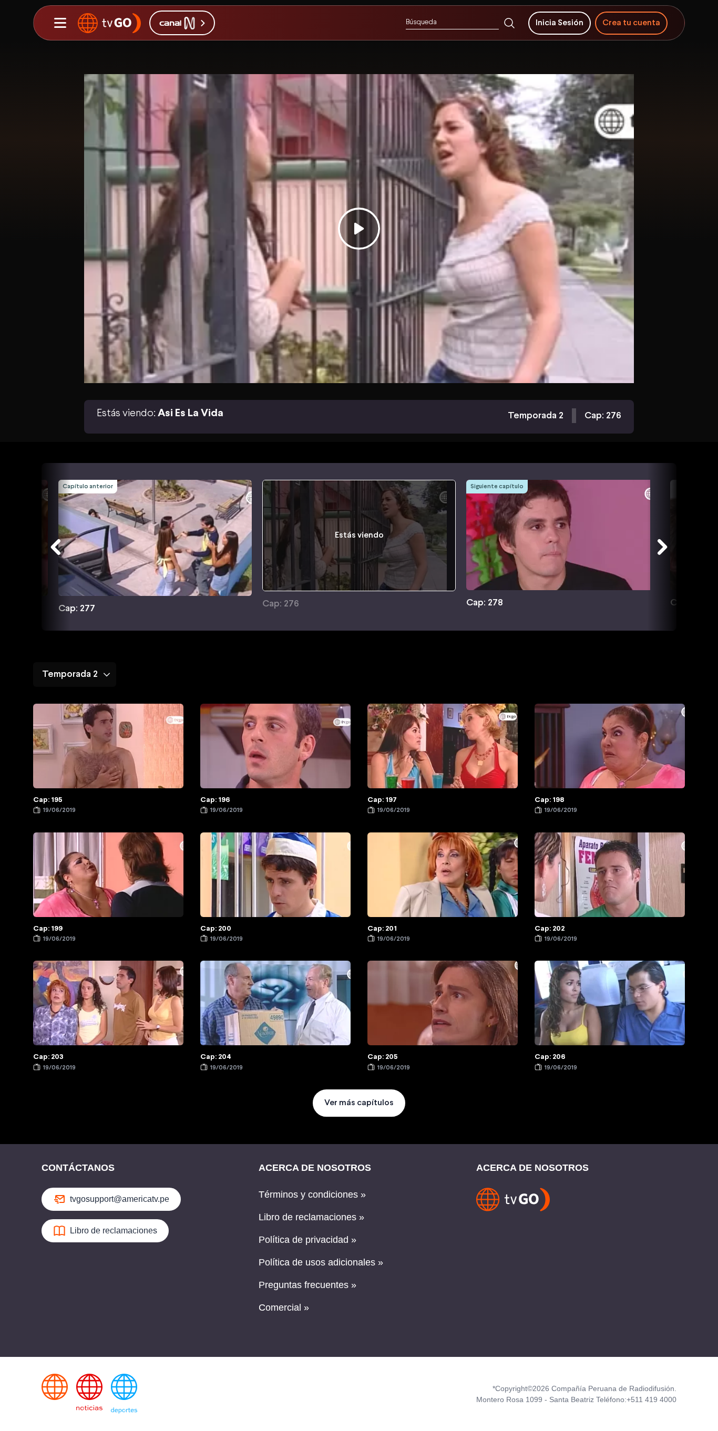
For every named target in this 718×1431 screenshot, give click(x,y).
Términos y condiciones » (312, 1194)
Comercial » (284, 1307)
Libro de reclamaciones (113, 1230)
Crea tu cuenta (631, 23)
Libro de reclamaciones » (311, 1217)
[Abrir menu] (59, 23)
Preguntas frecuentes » (307, 1285)
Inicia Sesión (559, 23)
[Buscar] (509, 23)
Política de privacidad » (307, 1239)
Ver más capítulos (359, 1103)
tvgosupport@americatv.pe (119, 1199)
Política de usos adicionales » (321, 1262)
